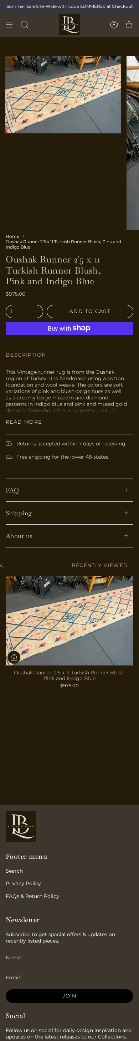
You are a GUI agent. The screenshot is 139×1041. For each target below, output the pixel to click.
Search (14, 871)
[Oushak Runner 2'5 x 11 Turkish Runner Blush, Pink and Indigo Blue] (69, 620)
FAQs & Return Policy (32, 896)
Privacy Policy (23, 883)
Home (12, 236)
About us (19, 536)
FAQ (12, 490)
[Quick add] (13, 657)
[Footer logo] (21, 826)
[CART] (129, 24)
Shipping (19, 513)
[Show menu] (9, 24)
